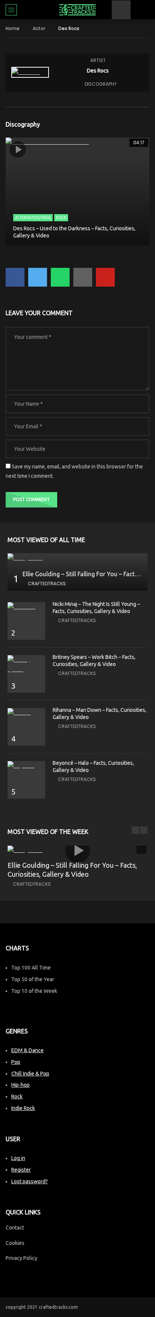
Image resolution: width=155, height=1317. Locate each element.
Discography (101, 84)
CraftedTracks (47, 583)
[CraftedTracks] (77, 9)
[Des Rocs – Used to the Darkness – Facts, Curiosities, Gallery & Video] (77, 191)
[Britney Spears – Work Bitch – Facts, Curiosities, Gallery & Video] (26, 664)
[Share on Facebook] (15, 277)
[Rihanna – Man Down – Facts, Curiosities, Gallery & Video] (26, 712)
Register (21, 1170)
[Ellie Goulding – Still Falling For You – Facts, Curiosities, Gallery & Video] (77, 558)
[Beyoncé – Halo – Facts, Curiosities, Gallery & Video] (26, 765)
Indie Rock (23, 1108)
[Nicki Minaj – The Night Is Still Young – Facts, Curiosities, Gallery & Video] (26, 607)
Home (13, 28)
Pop (15, 1062)
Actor (39, 28)
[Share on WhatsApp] (60, 277)
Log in (18, 1158)
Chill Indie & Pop (30, 1074)
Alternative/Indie (33, 218)
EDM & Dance (27, 1050)
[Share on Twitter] (37, 277)
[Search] (145, 9)
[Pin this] (105, 277)
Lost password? (29, 1181)
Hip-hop (20, 1085)
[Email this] (82, 277)
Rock (61, 218)
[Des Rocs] (30, 72)
